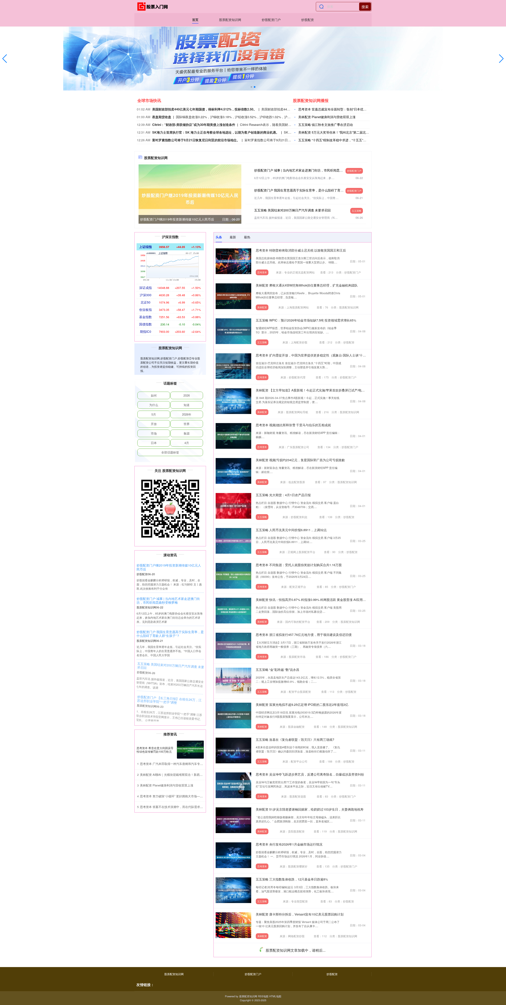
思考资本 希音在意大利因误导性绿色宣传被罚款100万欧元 (155, 749)
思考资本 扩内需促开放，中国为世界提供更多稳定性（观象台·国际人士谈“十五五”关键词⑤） (321, 355)
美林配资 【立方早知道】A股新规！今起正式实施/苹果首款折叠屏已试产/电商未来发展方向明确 (323, 390)
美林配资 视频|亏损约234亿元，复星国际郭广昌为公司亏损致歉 (300, 460)
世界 (187, 424)
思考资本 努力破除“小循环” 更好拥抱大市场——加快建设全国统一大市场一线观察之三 (196, 796)
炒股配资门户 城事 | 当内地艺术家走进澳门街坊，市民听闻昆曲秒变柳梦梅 (306, 170)
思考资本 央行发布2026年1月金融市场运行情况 (289, 844)
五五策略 (356, 210)
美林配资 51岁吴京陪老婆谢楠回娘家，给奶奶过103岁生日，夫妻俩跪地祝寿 (309, 809)
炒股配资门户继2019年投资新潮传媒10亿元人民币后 (177, 219)
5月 (153, 414)
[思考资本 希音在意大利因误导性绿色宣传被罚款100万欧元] (190, 750)
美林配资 (262, 307)
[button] (501, 58)
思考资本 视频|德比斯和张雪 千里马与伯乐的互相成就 (293, 425)
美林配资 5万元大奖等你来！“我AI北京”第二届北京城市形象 (340, 132)
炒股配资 (307, 19)
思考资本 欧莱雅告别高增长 (275, 984)
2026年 (186, 414)
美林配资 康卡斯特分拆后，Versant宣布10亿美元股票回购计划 (300, 914)
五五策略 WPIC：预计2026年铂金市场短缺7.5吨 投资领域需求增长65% (306, 320)
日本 (154, 443)
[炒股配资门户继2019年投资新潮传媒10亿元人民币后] (190, 198)
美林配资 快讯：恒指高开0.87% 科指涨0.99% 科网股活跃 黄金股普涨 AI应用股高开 (314, 599)
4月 (186, 443)
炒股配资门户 (271, 19)
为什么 (153, 405)
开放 (154, 424)
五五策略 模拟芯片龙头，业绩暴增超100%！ (287, 949)
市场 (154, 433)
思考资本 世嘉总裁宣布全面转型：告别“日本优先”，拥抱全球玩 (342, 109)
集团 (187, 433)
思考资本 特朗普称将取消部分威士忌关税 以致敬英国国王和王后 (301, 250)
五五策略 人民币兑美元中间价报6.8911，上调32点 (291, 530)
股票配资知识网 (230, 19)
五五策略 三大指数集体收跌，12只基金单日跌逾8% (292, 879)
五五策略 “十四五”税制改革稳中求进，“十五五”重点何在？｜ (340, 140)
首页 (195, 19)
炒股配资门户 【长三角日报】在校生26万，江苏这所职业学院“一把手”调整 (169, 700)
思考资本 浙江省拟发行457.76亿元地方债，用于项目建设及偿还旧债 (304, 634)
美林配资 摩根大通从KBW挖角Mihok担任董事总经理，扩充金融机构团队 (307, 285)
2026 (186, 395)
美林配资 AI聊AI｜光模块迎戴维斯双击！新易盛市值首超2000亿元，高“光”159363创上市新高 (201, 774)
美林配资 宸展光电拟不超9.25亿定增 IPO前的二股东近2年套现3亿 (302, 704)
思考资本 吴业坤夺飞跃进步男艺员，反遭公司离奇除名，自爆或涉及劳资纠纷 (310, 774)
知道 (187, 405)
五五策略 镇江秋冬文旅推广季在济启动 (325, 124)
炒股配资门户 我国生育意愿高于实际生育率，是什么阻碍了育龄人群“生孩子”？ (309, 190)
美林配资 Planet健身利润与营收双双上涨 (327, 117)
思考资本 (262, 272)
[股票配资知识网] (153, 6)
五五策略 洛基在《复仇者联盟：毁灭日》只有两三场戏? (295, 739)
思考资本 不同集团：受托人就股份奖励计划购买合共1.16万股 (299, 565)
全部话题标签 (170, 452)
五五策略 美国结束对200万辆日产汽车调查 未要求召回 (292, 210)
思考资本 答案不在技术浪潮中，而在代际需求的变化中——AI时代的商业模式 (190, 807)
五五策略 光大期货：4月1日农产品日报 (283, 495)
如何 (154, 395)
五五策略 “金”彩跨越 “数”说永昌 (277, 669)
